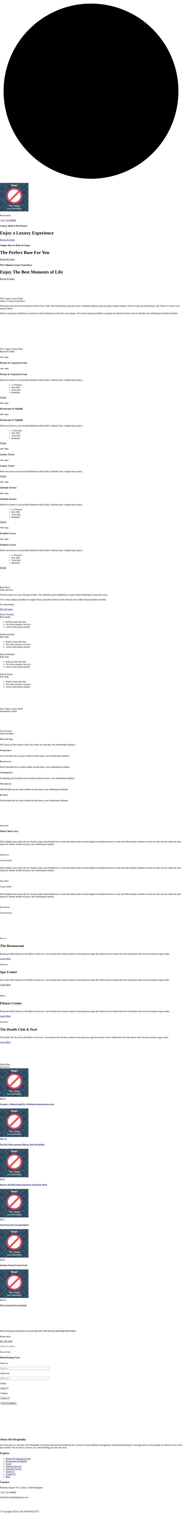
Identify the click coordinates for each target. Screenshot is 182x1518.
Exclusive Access (13, 1469)
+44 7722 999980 (8, 220)
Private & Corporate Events (18, 1458)
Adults (3, 1383)
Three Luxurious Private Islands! (13, 1305)
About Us (10, 1471)
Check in (4, 1363)
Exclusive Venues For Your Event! (13, 1265)
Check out (4, 1373)
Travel (8, 1464)
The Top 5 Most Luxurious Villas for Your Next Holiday (22, 1144)
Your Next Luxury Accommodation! (14, 1225)
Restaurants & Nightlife (16, 1461)
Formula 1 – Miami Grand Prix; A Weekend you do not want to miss (27, 1104)
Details (3, 397)
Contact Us (11, 1474)
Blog (8, 1476)
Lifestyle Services (14, 1466)
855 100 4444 (6, 609)
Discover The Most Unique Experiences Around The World (23, 1185)
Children (4, 1393)
